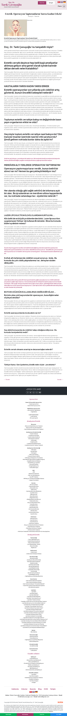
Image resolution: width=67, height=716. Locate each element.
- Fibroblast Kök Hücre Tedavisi (33, 528)
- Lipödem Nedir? (33, 593)
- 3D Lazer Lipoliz (33, 418)
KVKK (46, 689)
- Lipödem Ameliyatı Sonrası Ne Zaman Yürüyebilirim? (33, 625)
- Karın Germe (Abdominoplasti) (33, 580)
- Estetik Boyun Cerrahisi (33, 462)
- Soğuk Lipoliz (33, 442)
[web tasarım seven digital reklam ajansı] (60, 702)
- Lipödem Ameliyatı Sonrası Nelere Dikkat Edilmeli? (33, 621)
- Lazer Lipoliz (33, 416)
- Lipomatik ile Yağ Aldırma (33, 410)
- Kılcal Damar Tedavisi (33, 438)
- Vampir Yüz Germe (33, 480)
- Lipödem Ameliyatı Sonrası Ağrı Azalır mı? (33, 617)
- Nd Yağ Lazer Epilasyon (33, 666)
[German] (64, 2)
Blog (40, 689)
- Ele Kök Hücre (33, 518)
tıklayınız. (51, 711)
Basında (42, 3)
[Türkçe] (59, 2)
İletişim (51, 3)
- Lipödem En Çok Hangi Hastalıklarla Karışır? (33, 627)
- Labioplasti (33, 650)
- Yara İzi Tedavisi (33, 433)
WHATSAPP (8, 714)
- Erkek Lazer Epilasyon (33, 665)
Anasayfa (30, 16)
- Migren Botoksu (33, 497)
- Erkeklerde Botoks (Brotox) (33, 499)
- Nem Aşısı (33, 449)
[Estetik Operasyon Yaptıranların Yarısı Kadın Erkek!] (15, 27)
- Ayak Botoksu (33, 492)
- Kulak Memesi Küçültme (33, 541)
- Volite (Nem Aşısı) (33, 467)
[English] (61, 2)
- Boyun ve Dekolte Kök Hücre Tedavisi (33, 525)
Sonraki (59, 379)
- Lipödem (33, 591)
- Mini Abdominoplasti (33, 587)
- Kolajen (33, 682)
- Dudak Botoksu (33, 505)
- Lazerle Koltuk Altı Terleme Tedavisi (33, 445)
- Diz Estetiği (33, 571)
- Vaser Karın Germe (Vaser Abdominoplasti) (33, 585)
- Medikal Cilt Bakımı (33, 679)
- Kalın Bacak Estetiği (33, 564)
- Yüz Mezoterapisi (33, 680)
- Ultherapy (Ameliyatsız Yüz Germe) (33, 457)
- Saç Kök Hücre (33, 520)
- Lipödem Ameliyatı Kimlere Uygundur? (33, 612)
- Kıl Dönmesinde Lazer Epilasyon (33, 669)
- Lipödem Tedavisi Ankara (33, 599)
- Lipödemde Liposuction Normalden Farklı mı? (33, 603)
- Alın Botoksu (33, 510)
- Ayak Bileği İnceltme (33, 574)
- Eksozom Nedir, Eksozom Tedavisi (33, 426)
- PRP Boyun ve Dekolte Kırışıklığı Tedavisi (33, 478)
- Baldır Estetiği (34, 563)
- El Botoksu (33, 489)
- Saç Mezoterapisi (33, 676)
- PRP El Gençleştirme (33, 473)
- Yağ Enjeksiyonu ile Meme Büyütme (33, 639)
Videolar (24, 689)
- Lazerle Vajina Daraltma (33, 437)
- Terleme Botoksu (33, 501)
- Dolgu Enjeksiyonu (33, 466)
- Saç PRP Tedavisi (33, 477)
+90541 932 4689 (33, 389)
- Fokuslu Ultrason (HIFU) (33, 456)
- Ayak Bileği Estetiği (33, 568)
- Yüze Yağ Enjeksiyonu (33, 539)
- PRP (33, 472)
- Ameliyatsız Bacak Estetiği (33, 560)
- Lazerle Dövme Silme (33, 435)
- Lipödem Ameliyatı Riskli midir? (33, 609)
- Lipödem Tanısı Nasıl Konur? (33, 598)
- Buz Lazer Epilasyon (33, 661)
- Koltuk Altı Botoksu (33, 512)
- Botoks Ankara (33, 484)
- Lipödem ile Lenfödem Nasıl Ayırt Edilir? (33, 604)
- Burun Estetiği (33, 546)
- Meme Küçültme (33, 636)
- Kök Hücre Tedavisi (33, 523)
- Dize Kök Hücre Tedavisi (33, 526)
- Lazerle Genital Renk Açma (33, 443)
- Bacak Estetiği (33, 558)
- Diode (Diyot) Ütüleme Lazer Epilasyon (33, 663)
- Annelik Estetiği (33, 645)
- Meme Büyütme (33, 638)
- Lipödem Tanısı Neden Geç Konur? (33, 606)
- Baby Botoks (33, 494)
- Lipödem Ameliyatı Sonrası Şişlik (33, 616)
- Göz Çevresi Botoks (33, 509)
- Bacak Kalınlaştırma (33, 566)
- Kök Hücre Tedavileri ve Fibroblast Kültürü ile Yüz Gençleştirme (33, 531)
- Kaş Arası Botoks (33, 507)
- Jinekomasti (33, 552)
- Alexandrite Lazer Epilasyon (33, 660)
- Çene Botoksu (33, 504)
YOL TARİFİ (58, 714)
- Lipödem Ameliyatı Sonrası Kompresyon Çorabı (33, 622)
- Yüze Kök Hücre (33, 521)
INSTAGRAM (25, 714)
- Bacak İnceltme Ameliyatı (33, 561)
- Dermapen (33, 453)
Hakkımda (15, 689)
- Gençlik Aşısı (33, 451)
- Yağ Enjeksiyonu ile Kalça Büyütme (33, 576)
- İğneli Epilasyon (33, 668)
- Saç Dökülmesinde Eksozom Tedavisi (33, 429)
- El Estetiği (33, 440)
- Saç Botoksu (33, 514)
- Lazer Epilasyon (33, 658)
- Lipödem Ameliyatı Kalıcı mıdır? (33, 614)
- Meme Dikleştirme (33, 641)
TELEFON (42, 714)
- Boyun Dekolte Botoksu (33, 502)
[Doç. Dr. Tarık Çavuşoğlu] (11, 5)
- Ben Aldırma (33, 632)
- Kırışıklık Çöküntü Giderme (34, 461)
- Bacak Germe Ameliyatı (33, 572)
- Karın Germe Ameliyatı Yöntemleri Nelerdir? (33, 584)
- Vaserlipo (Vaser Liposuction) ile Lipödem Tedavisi (33, 601)
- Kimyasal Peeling (33, 464)
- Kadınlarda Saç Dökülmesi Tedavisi (33, 677)
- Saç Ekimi (33, 674)
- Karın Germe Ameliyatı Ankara (33, 582)
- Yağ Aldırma (33, 411)
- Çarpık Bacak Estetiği (33, 569)
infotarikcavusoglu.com (25, 696)
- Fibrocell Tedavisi (33, 454)
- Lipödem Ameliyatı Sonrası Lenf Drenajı (33, 624)
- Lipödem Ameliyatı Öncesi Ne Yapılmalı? (33, 611)
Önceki (7, 379)
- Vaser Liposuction (34, 404)
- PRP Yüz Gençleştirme (33, 475)
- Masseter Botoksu (33, 486)
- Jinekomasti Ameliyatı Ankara (33, 553)
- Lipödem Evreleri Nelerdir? (33, 596)
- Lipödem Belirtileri (33, 595)
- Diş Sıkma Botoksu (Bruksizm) (33, 491)
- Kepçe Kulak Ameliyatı (34, 542)
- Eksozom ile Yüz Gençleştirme (34, 427)
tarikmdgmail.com (43, 696)
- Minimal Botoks (33, 488)
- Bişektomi (33, 547)
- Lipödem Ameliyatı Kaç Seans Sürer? (33, 608)
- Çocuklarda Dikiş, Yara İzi (33, 544)
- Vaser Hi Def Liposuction (33, 405)
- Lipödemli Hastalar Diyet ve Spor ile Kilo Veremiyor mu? (33, 619)
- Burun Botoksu (33, 496)
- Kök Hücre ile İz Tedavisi (33, 529)
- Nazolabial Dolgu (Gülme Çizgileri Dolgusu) (33, 459)
